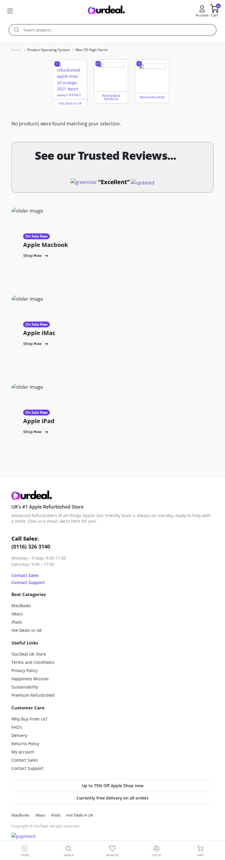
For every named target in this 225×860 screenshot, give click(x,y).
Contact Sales (25, 575)
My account (22, 752)
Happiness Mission (30, 678)
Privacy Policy (24, 670)
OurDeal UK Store (28, 654)
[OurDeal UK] (106, 11)
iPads (16, 622)
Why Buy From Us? (29, 719)
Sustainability (24, 687)
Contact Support (28, 582)
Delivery (19, 735)
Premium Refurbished (32, 695)
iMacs (17, 614)
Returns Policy (25, 743)
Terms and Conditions (32, 662)
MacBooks (21, 605)
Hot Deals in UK (26, 630)
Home (16, 49)
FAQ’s (16, 727)
